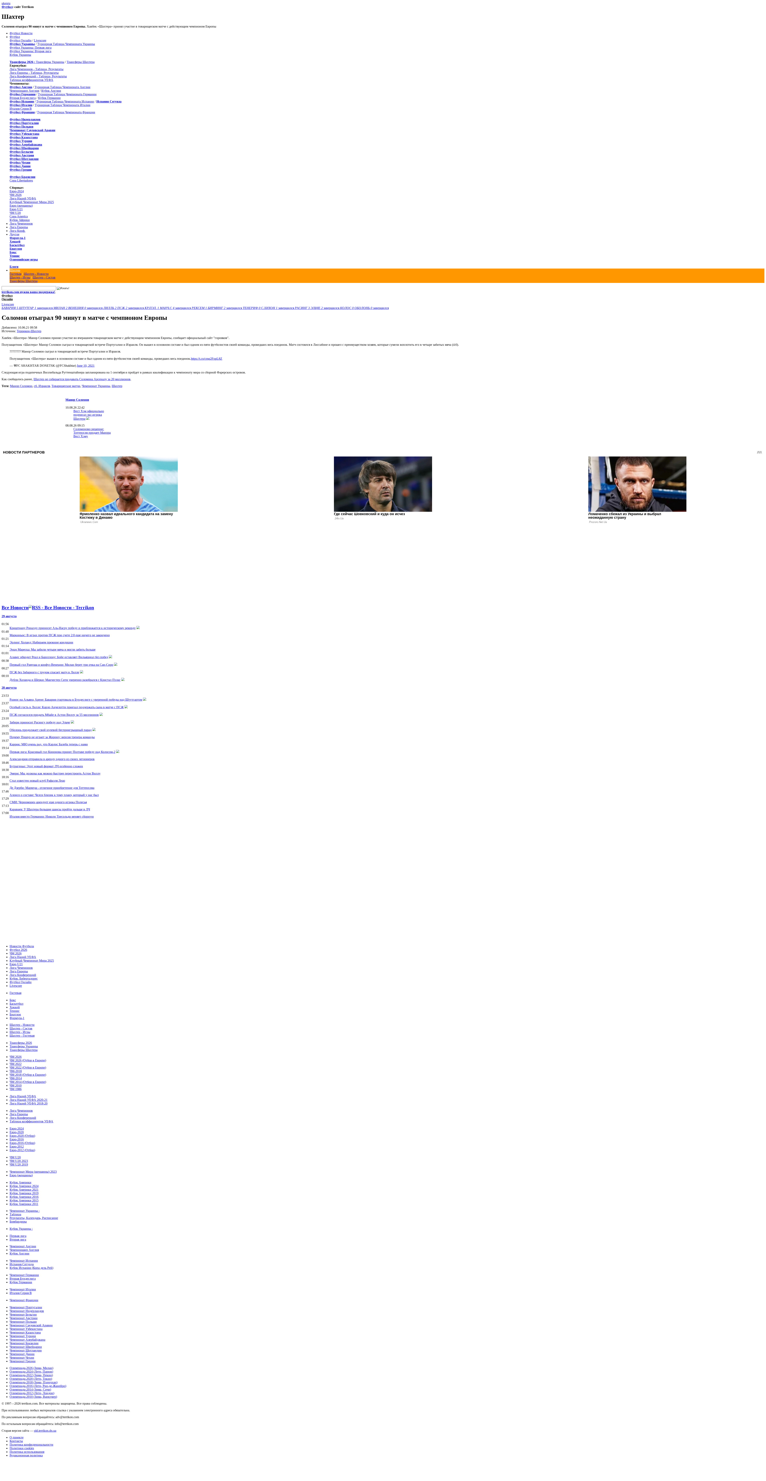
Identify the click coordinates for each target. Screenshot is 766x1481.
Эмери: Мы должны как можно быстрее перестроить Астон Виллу (55, 773)
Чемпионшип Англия (24, 90)
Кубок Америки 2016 (24, 1196)
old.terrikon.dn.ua (45, 1430)
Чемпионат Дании (22, 1354)
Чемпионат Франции (24, 1300)
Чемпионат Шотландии (26, 1350)
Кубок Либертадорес (24, 978)
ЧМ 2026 (16, 195)
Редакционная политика (26, 1455)
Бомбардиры (18, 1221)
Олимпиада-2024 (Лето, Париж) (31, 1371)
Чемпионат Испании (24, 1260)
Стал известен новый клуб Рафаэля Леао (37, 780)
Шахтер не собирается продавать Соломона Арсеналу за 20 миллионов (82, 379)
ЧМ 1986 (16, 1089)
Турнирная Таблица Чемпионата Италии (62, 105)
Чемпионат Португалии (26, 1307)
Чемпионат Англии (23, 1246)
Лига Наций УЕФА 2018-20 (28, 1103)
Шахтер (15, 270)
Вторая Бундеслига (23, 98)
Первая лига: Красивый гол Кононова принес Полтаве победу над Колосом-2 (62, 752)
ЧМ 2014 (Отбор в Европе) (28, 1082)
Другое (14, 234)
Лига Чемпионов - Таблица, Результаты (36, 69)
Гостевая (15, 274)
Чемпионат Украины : (24, 1210)
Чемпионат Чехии (22, 1357)
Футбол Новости (21, 33)
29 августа (9, 616)
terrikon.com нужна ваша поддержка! (28, 292)
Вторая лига (18, 1239)
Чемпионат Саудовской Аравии (31, 1325)
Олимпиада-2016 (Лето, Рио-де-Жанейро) (38, 1386)
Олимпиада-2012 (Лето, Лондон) (32, 1393)
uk (3, 3)
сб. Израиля (42, 386)
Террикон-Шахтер (29, 331)
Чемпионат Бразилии (24, 1343)
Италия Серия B (21, 108)
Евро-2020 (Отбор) (22, 1135)
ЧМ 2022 (16, 1064)
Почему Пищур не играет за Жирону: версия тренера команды (52, 737)
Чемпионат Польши (23, 1321)
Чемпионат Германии (24, 1275)
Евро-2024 (17, 191)
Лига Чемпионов (21, 223)
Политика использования (27, 1451)
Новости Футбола (22, 946)
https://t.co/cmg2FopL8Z (206, 358)
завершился (27, 308)
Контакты (16, 1441)
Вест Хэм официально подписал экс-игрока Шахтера (88, 414)
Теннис (15, 256)
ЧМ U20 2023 (19, 1161)
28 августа (9, 687)
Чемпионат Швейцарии (26, 1347)
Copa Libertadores (21, 180)
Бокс (13, 252)
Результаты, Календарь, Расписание (34, 1218)
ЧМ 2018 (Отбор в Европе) (28, 1074)
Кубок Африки (20, 220)
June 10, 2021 (86, 365)
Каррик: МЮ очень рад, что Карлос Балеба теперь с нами (49, 744)
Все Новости (15, 607)
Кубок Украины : (21, 1228)
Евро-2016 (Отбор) (22, 1143)
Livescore (40, 40)
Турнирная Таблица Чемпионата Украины (66, 44)
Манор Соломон (21, 386)
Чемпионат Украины (96, 386)
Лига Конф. (17, 230)
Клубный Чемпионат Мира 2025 (32, 202)
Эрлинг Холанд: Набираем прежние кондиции (41, 642)
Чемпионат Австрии (24, 1318)
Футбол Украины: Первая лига (30, 47)
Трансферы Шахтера (81, 62)
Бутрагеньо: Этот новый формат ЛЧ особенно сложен (46, 766)
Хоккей (15, 241)
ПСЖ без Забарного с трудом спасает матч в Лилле (44, 672)
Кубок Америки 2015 (24, 1200)
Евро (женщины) (21, 205)
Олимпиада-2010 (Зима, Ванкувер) (33, 1396)
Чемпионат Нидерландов (27, 1311)
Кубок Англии (51, 90)
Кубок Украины (20, 54)
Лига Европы (19, 227)
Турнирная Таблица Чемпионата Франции (66, 112)
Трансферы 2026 (21, 1042)
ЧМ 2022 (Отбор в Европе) (28, 1067)
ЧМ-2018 (16, 1071)
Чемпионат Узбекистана (26, 1329)
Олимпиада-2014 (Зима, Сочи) (30, 1389)
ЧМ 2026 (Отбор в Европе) (28, 1060)
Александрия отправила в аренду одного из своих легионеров (52, 759)
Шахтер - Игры (20, 277)
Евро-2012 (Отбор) (22, 1150)
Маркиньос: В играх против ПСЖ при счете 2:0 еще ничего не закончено (60, 635)
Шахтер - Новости (36, 274)
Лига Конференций (23, 975)
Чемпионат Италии (23, 1289)
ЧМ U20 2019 (19, 1164)
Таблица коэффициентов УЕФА (31, 80)
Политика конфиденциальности (31, 1444)
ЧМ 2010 (16, 1085)
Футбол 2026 (18, 949)
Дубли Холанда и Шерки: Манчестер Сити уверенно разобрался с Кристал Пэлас (65, 680)
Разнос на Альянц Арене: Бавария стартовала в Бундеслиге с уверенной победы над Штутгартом (76, 699)
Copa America (19, 216)
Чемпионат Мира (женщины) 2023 (33, 1171)
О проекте (17, 1437)
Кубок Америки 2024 (24, 1186)
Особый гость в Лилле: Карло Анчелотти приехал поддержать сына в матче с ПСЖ (67, 707)
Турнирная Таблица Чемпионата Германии (67, 94)
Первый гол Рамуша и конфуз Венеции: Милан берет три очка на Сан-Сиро (61, 664)
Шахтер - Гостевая (22, 1035)
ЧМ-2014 (16, 1078)
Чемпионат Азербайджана (27, 1339)
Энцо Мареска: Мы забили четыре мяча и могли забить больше (53, 649)
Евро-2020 (17, 1132)
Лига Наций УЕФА (23, 198)
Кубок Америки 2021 (24, 1189)
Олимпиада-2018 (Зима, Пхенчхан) (33, 1382)
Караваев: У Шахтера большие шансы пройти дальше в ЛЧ (50, 809)
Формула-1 (18, 238)
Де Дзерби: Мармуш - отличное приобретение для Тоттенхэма (52, 787)
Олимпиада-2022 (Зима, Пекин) (31, 1375)
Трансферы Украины (50, 62)
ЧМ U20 (15, 212)
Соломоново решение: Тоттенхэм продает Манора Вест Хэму (92, 432)
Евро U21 (16, 209)
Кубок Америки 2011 (24, 1204)
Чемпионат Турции (23, 1336)
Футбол (7, 7)
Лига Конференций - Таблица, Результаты (38, 76)
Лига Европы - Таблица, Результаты (34, 72)
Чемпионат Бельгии (23, 1314)
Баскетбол (17, 245)
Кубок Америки (20, 1182)
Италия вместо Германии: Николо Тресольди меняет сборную (52, 816)
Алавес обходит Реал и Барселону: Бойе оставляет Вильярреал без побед (59, 657)
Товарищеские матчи (65, 386)
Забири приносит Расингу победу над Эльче (40, 722)
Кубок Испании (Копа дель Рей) (31, 1268)
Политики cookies (22, 1448)
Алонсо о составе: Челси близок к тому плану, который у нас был (54, 795)
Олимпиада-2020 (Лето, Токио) (31, 1378)
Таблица (15, 1214)
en (6, 3)
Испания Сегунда (22, 1264)
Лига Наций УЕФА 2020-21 (28, 1100)
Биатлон (16, 248)
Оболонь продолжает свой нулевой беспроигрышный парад (51, 730)
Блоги (14, 266)
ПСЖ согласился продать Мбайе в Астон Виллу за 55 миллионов (54, 714)
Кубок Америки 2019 (24, 1193)
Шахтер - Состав (44, 277)
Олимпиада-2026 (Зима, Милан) (31, 1368)
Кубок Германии (49, 98)
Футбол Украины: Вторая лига (30, 51)
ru (9, 3)
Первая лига (18, 1236)
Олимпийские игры (24, 259)
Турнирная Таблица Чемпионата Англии (62, 87)
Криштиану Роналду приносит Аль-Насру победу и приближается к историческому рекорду (73, 628)
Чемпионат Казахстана (25, 1332)
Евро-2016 (17, 1139)
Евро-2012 (17, 1146)
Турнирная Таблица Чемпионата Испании (65, 101)
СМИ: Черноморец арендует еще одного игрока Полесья (48, 802)
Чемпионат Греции (23, 1361)
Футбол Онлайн (21, 40)
